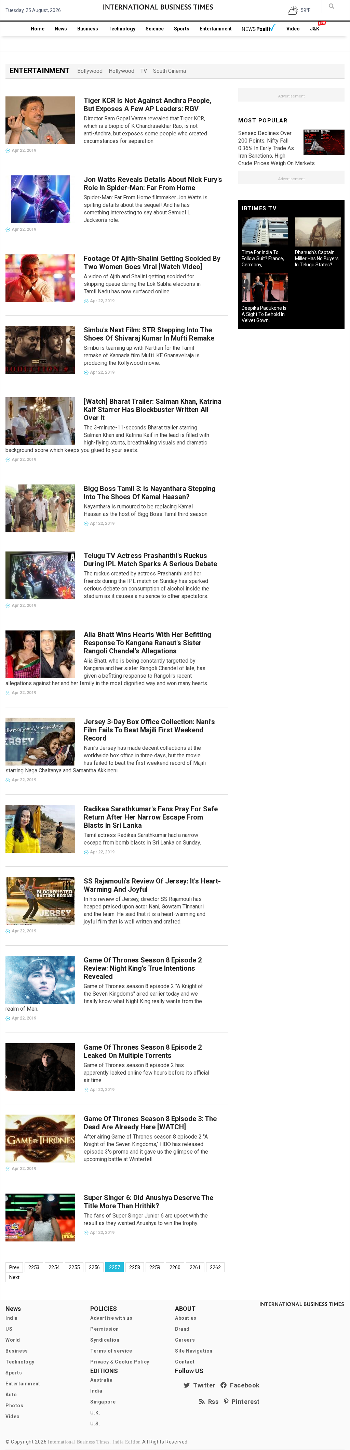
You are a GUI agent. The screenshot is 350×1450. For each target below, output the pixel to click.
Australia (101, 1380)
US (8, 1329)
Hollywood (121, 71)
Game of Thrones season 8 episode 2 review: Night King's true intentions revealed (143, 968)
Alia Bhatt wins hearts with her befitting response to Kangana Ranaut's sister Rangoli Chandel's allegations (147, 642)
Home (37, 28)
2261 (195, 1267)
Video (293, 28)
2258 (134, 1267)
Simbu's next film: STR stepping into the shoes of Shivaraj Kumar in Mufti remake (149, 334)
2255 (74, 1267)
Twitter (202, 1385)
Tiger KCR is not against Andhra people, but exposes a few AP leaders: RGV (147, 104)
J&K (314, 28)
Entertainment (216, 28)
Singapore (103, 1402)
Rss (212, 1401)
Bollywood (90, 71)
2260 (175, 1267)
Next (14, 1277)
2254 (54, 1267)
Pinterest (244, 1401)
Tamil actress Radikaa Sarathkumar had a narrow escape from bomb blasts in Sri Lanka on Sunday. (142, 839)
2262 (215, 1267)
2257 (114, 1267)
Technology (121, 28)
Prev (14, 1267)
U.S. (95, 1423)
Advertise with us (111, 1318)
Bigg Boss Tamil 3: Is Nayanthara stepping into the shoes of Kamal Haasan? (150, 492)
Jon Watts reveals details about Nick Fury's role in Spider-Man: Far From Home (153, 183)
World (12, 1340)
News (61, 28)
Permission (104, 1329)
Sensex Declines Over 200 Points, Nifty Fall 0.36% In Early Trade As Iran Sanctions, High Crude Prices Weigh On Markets (276, 148)
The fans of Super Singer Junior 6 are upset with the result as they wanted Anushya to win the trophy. (146, 1219)
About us (186, 1318)
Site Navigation (194, 1351)
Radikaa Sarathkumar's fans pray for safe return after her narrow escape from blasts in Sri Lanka (151, 817)
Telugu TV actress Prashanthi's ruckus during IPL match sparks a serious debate (150, 559)
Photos (14, 1405)
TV (143, 71)
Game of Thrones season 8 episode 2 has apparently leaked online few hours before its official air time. (146, 1072)
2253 (33, 1267)
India (11, 1318)
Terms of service (111, 1351)
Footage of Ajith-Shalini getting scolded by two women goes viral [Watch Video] (152, 262)
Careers (185, 1340)
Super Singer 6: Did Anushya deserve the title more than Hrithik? (148, 1202)
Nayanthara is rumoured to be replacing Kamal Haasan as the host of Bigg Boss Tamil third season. (146, 510)
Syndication (105, 1340)
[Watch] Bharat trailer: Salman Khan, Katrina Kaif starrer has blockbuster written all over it (152, 409)
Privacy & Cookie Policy (119, 1362)
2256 (94, 1267)
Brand (182, 1329)
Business (87, 28)
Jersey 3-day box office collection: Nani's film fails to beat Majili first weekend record (149, 730)
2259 (154, 1267)
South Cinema (169, 71)
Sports (181, 28)
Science (155, 28)
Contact (184, 1362)
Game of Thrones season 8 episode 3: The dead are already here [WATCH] (150, 1123)
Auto (11, 1394)
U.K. (95, 1412)
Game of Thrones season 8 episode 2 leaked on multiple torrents (143, 1051)
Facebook (243, 1385)
